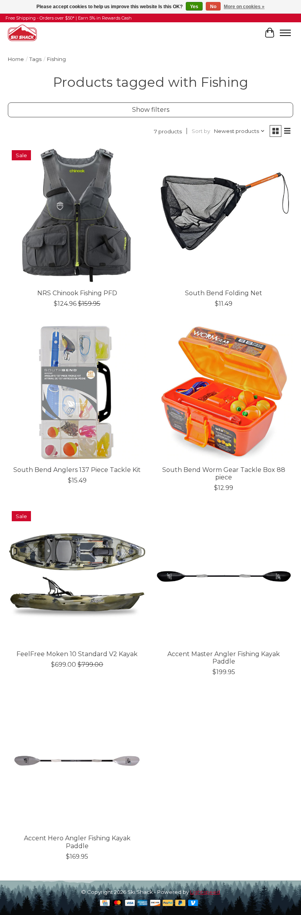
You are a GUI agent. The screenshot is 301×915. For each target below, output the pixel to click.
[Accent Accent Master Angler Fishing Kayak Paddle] (223, 576)
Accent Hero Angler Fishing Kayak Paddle (77, 841)
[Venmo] (193, 903)
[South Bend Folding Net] (223, 215)
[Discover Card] (155, 903)
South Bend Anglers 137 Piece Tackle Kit (77, 470)
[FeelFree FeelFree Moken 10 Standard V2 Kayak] (77, 576)
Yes (194, 6)
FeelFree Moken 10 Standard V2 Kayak (77, 654)
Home (16, 59)
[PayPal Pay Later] (180, 903)
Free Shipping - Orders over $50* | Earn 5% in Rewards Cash (68, 18)
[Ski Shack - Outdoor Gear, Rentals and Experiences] (22, 33)
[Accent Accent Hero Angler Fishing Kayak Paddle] (77, 760)
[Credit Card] (105, 903)
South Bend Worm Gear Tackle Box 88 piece (223, 473)
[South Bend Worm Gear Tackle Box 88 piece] (223, 392)
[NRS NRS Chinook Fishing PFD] (77, 215)
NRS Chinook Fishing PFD (77, 293)
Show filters (150, 109)
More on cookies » (244, 6)
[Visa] (130, 903)
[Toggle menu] (285, 33)
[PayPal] (168, 903)
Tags (35, 59)
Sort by (201, 131)
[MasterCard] (117, 903)
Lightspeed (205, 892)
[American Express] (143, 903)
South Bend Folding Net (223, 293)
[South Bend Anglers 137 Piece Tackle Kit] (77, 392)
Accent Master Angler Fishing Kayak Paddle (223, 657)
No (213, 6)
